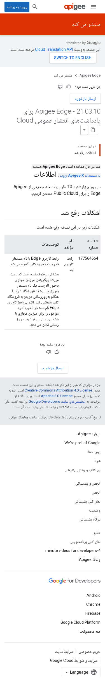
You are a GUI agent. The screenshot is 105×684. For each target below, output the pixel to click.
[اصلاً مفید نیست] (60, 86)
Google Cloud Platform (80, 622)
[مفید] (68, 86)
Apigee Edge (90, 75)
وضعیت (95, 510)
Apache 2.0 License (57, 396)
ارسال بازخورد (85, 98)
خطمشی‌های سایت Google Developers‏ (57, 401)
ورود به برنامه (17, 6)
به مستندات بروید (80, 175)
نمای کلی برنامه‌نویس (85, 541)
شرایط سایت (64, 651)
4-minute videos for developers (73, 550)
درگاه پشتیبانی (90, 519)
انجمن (96, 492)
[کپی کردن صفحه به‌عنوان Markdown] (93, 130)
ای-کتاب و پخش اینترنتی (83, 469)
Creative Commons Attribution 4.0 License (58, 390)
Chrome (93, 604)
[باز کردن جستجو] (35, 6)
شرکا (97, 461)
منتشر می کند (86, 24)
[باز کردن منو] (93, 6)
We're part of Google (82, 443)
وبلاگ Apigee (90, 559)
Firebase (93, 613)
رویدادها (94, 452)
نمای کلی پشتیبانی (87, 501)
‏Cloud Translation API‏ (54, 49)
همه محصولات (90, 631)
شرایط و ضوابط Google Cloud (73, 660)
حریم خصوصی (90, 651)
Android (94, 595)
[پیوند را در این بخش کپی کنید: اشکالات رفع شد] (55, 213)
